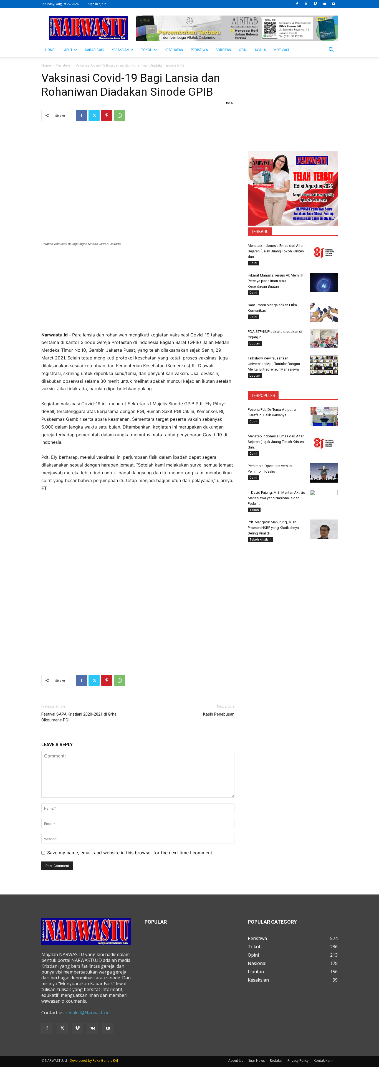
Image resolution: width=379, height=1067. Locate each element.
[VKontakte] (324, 4)
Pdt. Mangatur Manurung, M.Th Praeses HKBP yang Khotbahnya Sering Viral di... (273, 527)
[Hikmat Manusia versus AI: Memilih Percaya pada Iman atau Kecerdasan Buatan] (324, 282)
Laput (67, 50)
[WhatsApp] (119, 115)
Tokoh (146, 50)
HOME (50, 50)
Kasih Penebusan (218, 714)
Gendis (106, 1060)
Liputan (254, 343)
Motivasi (281, 50)
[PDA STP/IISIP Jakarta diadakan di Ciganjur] (324, 338)
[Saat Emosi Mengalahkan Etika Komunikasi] (324, 312)
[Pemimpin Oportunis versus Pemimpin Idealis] (324, 473)
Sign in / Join (97, 4)
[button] (331, 50)
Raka (96, 1060)
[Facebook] (297, 4)
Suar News (256, 1060)
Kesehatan (174, 50)
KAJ (115, 1060)
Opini (243, 50)
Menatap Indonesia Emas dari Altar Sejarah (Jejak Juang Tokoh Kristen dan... (276, 251)
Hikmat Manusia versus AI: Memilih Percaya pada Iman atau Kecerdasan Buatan (275, 280)
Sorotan (223, 50)
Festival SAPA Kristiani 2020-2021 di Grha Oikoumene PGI (79, 717)
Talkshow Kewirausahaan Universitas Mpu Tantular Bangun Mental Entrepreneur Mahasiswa (274, 363)
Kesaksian (120, 50)
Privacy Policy (298, 1060)
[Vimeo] (315, 4)
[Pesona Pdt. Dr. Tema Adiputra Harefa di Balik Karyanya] (324, 416)
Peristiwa (199, 50)
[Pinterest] (106, 115)
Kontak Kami (323, 1060)
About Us (235, 1060)
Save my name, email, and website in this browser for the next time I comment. (130, 852)
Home (46, 65)
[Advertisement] (137, 292)
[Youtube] (333, 4)
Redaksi (276, 1060)
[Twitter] (306, 4)
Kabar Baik (94, 50)
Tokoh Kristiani (260, 539)
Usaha (260, 50)
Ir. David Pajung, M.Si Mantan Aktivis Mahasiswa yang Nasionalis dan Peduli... (276, 498)
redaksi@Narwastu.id (87, 1013)
